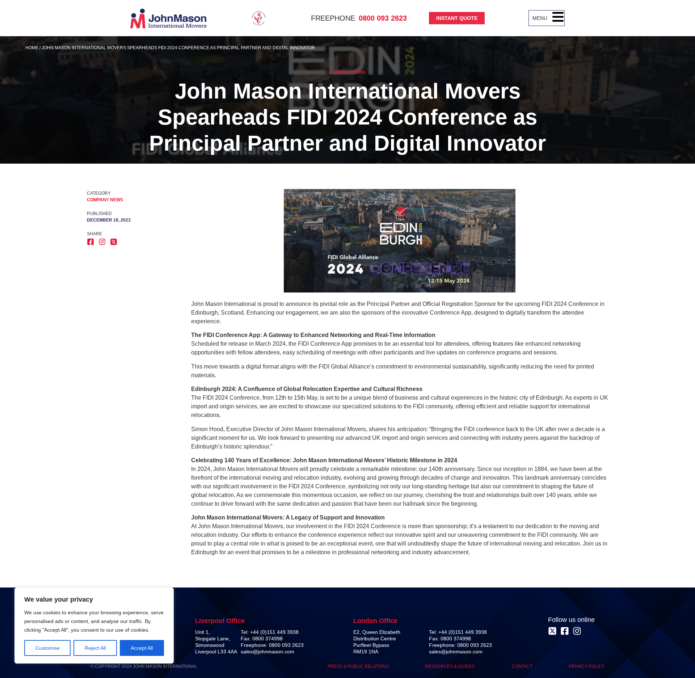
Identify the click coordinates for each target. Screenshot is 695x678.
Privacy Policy (587, 666)
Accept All (142, 648)
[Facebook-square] (564, 631)
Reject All (95, 648)
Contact (522, 666)
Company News (347, 72)
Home (31, 47)
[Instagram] (577, 631)
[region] (94, 626)
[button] (558, 18)
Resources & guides (450, 666)
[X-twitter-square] (552, 631)
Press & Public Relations (358, 666)
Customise (47, 648)
